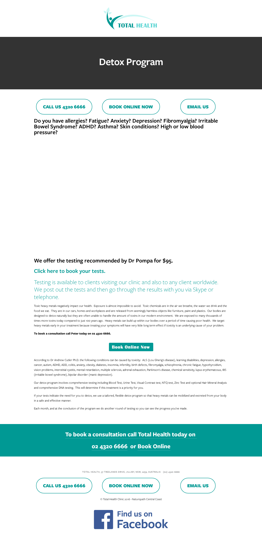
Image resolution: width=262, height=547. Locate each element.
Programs (49, 33)
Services (30, 33)
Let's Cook (154, 33)
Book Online (202, 33)
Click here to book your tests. (69, 271)
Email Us (198, 106)
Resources (105, 33)
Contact (224, 33)
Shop (136, 33)
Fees (89, 33)
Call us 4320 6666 (64, 106)
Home (14, 33)
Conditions (71, 33)
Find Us (241, 33)
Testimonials (177, 33)
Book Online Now (131, 106)
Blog (123, 33)
